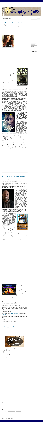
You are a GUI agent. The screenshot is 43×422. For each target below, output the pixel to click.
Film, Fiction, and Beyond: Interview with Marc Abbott (13, 176)
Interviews (11, 321)
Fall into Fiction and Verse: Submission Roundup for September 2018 (13, 327)
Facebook (23, 165)
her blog (16, 165)
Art (31, 38)
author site (12, 165)
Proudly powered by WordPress (9, 418)
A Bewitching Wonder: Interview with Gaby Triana (12, 22)
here (7, 352)
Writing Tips (32, 46)
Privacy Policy (3, 418)
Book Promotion (33, 39)
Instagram (7, 166)
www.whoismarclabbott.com (14, 313)
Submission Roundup (12, 411)
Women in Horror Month (34, 45)
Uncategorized (33, 44)
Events (32, 40)
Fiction (9, 321)
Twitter (3, 166)
